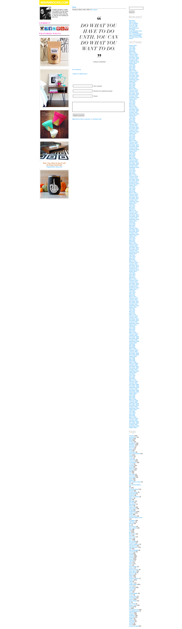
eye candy (132, 477)
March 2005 (132, 399)
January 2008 (133, 365)
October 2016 (133, 218)
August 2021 (133, 133)
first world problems (135, 485)
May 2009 (132, 346)
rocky (131, 586)
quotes (95, 9)
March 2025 (132, 70)
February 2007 (133, 381)
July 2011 (132, 308)
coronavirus (132, 462)
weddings (132, 615)
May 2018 (132, 189)
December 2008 (134, 353)
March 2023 (132, 106)
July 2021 (132, 134)
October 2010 (133, 322)
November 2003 (134, 423)
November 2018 (134, 181)
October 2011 (133, 304)
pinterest (131, 574)
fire (130, 483)
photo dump (132, 572)
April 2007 (132, 378)
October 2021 (133, 130)
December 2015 (134, 230)
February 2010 (133, 334)
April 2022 (132, 121)
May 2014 (132, 258)
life (92, 9)
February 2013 (133, 280)
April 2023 (132, 105)
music (131, 559)
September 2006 (134, 387)
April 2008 (132, 360)
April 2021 (132, 139)
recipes (131, 583)
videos (131, 612)
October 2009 (133, 340)
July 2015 (132, 237)
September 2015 (134, 234)
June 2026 (132, 48)
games (131, 498)
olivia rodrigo (133, 566)
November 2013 (134, 267)
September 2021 (134, 131)
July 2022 (132, 117)
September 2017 (134, 201)
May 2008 (132, 359)
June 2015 (132, 238)
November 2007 (134, 368)
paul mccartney (133, 569)
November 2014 (134, 249)
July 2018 (132, 186)
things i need (133, 605)
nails (130, 562)
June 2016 (132, 224)
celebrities (132, 452)
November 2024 (134, 76)
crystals (131, 465)
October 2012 (133, 286)
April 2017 (132, 209)
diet (130, 471)
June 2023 (132, 102)
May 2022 (132, 120)
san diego (132, 587)
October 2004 (133, 406)
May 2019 (132, 172)
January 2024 (133, 91)
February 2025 (133, 72)
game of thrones (134, 496)
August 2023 (133, 99)
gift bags (131, 501)
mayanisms (132, 545)
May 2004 (132, 414)
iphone (131, 523)
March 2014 (132, 261)
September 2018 (134, 183)
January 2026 (133, 56)
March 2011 (132, 314)
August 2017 (133, 203)
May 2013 (132, 276)
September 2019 (134, 167)
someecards (133, 596)
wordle (131, 623)
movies (131, 556)
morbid (131, 554)
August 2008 (133, 356)
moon (130, 553)
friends (131, 490)
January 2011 (133, 317)
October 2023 (133, 96)
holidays (131, 513)
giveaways (132, 504)
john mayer (132, 526)
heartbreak (132, 511)
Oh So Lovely (133, 26)
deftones (131, 468)
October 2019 (133, 166)
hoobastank (132, 516)
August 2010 (133, 325)
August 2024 (133, 81)
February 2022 (133, 124)
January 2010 (133, 335)
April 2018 (132, 191)
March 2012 (132, 296)
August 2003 (133, 427)
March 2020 (132, 158)
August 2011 (133, 307)
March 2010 (132, 332)
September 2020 (134, 149)
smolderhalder (133, 593)
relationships (133, 584)
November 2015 (134, 231)
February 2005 (133, 401)
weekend (132, 617)
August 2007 (133, 372)
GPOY (131, 505)
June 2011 (132, 310)
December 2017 (134, 197)
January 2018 (133, 195)
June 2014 (132, 256)
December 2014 (134, 247)
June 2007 (132, 375)
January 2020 (133, 161)
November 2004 (134, 405)
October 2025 (133, 60)
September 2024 (134, 79)
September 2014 (134, 252)
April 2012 (132, 295)
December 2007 (134, 366)
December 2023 (134, 93)
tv (129, 608)
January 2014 (133, 264)
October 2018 (133, 182)
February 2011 (133, 316)
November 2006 (134, 386)
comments (132, 459)
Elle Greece (132, 22)
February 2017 (133, 212)
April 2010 (132, 331)
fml (130, 488)
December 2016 (134, 215)
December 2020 (134, 145)
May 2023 (132, 103)
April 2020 (132, 157)
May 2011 (132, 311)
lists (130, 535)
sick (130, 592)
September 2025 (134, 62)
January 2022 (133, 125)
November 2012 (134, 285)
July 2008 (132, 357)
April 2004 (132, 415)
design (131, 470)
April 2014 (132, 259)
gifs (130, 499)
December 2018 (134, 179)
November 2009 (134, 338)
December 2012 (134, 283)
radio (130, 581)
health (131, 510)
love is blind (132, 541)
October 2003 (133, 424)
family (131, 479)
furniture (131, 495)
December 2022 (134, 109)
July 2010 (132, 326)
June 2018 (132, 188)
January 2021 (133, 143)
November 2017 (134, 198)
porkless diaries (134, 578)
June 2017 (132, 206)
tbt (130, 602)
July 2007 (132, 374)
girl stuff (131, 502)
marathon (132, 543)
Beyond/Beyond (134, 28)
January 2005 (133, 402)
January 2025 (133, 73)
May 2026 (132, 50)
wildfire (131, 618)
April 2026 (132, 51)
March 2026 (132, 53)
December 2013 (134, 265)
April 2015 (132, 241)
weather (131, 614)
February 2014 (133, 262)
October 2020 (133, 148)
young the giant (133, 626)
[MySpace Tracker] (91, 628)
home (130, 514)
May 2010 (132, 329)
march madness (134, 544)
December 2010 (134, 319)
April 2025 (132, 69)
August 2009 (133, 343)
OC (130, 565)
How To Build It (133, 23)
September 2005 (134, 392)
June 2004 (132, 412)
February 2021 (133, 142)
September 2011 (134, 305)
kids (130, 529)
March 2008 (132, 362)
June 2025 (132, 66)
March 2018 (132, 192)
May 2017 (132, 207)
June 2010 (132, 328)
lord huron (132, 537)
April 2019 (132, 173)
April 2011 (132, 313)
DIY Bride (132, 29)
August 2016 (133, 221)
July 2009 (132, 344)
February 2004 (133, 418)
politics (131, 577)
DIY (130, 473)
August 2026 (133, 45)
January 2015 (133, 246)
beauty (131, 441)
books (131, 449)
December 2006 (134, 384)
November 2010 (134, 320)
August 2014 (133, 253)
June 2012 (132, 292)
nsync (131, 563)
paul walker (132, 571)
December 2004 (134, 404)
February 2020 (133, 160)
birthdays (132, 444)
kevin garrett (133, 528)
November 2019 (134, 164)
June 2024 (132, 84)
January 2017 (133, 213)
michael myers (133, 547)
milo (130, 548)
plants (131, 575)
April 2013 (132, 277)
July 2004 (132, 411)
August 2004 (133, 409)
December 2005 (134, 390)
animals (131, 435)
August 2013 (133, 271)
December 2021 (134, 127)
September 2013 (134, 270)
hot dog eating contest (135, 517)
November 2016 (134, 216)
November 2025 (134, 59)
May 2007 (132, 377)
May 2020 (132, 155)
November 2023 (134, 94)
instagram (132, 520)
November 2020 (134, 146)
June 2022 (132, 118)
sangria (131, 589)
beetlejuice (132, 443)
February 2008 (133, 363)
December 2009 (134, 337)
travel (130, 606)
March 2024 (132, 88)
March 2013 (132, 279)
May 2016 (132, 225)
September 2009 (134, 341)
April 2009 (132, 347)
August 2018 (133, 185)
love (130, 540)
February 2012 (133, 298)
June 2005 (132, 395)
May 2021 (132, 137)
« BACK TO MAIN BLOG (79, 74)
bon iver (131, 447)
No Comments (76, 69)
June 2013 (132, 274)
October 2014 (133, 250)
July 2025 (132, 65)
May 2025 (132, 68)
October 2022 (133, 112)
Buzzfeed (132, 20)
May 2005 (132, 396)
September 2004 (134, 408)
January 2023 (133, 108)
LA (130, 531)
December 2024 (134, 75)
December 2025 (134, 57)
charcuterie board (134, 453)
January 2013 (133, 282)
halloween (132, 507)
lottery (131, 538)
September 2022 (134, 114)
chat (130, 455)
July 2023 (132, 100)
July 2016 (132, 222)
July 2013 (132, 273)
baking (131, 438)
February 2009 (133, 350)
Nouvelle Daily (133, 25)
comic (131, 458)
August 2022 (133, 115)
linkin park (132, 534)
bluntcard (132, 446)
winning (131, 620)
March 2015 (132, 243)
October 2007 (133, 369)
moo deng (132, 551)
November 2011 (134, 302)
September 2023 (134, 97)
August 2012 (133, 289)
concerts (131, 461)
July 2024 (132, 82)
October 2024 (133, 78)
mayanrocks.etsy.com (54, 167)
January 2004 (133, 420)
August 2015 (133, 236)
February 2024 (133, 90)
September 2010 (134, 323)
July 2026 (132, 47)
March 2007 (132, 380)
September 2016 (134, 219)
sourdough (132, 598)
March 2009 (132, 348)
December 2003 (134, 421)
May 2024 (132, 85)
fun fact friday (133, 492)
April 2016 (132, 227)
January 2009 (133, 351)
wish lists (132, 621)
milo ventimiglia (133, 550)
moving (131, 557)
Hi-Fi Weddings (133, 32)
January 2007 (133, 383)
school (131, 590)
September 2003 (134, 426)
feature (131, 480)
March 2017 (132, 210)
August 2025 (133, 63)
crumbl (131, 464)
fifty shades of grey (135, 482)
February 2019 (133, 176)
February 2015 (133, 244)
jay (130, 525)
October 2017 (133, 200)
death (130, 467)
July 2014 (132, 255)
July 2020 (132, 152)
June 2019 (132, 170)
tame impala (132, 600)
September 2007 (134, 371)
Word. (74, 7)
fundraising (132, 493)
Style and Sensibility (135, 35)
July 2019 (132, 169)
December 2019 (134, 163)
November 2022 (134, 111)
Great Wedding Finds (135, 31)
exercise (131, 476)
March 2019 (132, 175)
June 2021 (132, 136)
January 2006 (133, 389)
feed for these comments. (81, 119)
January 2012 (133, 299)
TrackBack (96, 119)
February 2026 (133, 54)
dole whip (132, 474)
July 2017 (132, 204)
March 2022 (132, 123)
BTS (130, 450)
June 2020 (132, 154)
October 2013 (133, 268)
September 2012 (134, 288)
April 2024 (132, 87)
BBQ (130, 440)
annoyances (133, 437)
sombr (131, 595)
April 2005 (132, 398)
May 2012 (132, 293)
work (130, 624)
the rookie (132, 603)
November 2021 (134, 128)
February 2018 (133, 194)
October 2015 (133, 233)
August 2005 (133, 393)
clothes (131, 456)
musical (131, 560)
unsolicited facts (134, 611)
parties (131, 568)
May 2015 (132, 240)
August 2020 (133, 151)
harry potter (132, 508)
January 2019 (133, 178)
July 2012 (132, 291)
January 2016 (133, 228)
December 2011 (134, 301)
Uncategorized (133, 609)
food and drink (133, 489)
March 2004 (132, 417)
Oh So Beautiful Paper (135, 34)
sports (131, 599)
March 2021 (132, 140)
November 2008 (134, 354)
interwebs (132, 522)
